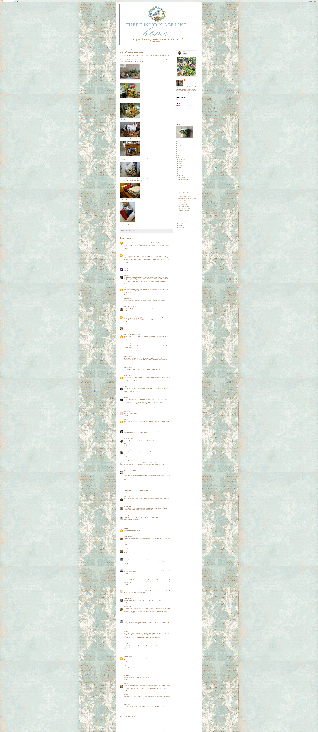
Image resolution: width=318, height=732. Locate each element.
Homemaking (125, 232)
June (180, 171)
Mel (124, 267)
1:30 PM (125, 445)
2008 (178, 157)
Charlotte (126, 568)
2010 (178, 153)
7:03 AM (125, 321)
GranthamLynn (127, 375)
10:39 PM (126, 523)
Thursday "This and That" (183, 187)
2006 (178, 232)
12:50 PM (126, 434)
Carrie (125, 683)
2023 (178, 141)
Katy (125, 429)
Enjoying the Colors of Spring (184, 200)
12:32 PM (126, 594)
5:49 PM (125, 708)
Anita (125, 694)
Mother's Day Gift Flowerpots (184, 188)
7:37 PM (125, 690)
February (180, 225)
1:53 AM (125, 552)
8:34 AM (125, 363)
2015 (178, 145)
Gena (125, 557)
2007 (178, 230)
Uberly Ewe (126, 411)
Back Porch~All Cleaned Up (184, 208)
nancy (125, 397)
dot (124, 315)
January (180, 227)
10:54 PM (126, 700)
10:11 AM (126, 563)
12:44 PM (126, 424)
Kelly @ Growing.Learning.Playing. (131, 334)
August (180, 167)
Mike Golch (126, 496)
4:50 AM (125, 283)
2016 (178, 143)
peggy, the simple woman (129, 619)
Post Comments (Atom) (130, 716)
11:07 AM (126, 651)
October (180, 163)
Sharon (125, 461)
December (181, 159)
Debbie (125, 666)
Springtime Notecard (182, 194)
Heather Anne (127, 606)
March (180, 223)
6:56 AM (125, 310)
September (181, 165)
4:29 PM (125, 614)
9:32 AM (125, 382)
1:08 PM (125, 661)
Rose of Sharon (127, 536)
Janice (125, 643)
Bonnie (125, 275)
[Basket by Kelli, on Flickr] (130, 79)
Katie (125, 386)
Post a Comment (125, 711)
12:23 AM (126, 270)
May (180, 173)
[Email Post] (134, 230)
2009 (178, 155)
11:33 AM (126, 584)
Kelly (125, 528)
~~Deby (125, 631)
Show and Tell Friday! (182, 185)
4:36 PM (125, 466)
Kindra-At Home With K (129, 306)
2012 (178, 149)
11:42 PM (126, 639)
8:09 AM (125, 352)
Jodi (124, 588)
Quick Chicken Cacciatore (183, 210)
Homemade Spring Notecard (184, 221)
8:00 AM (125, 339)
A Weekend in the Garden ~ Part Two (185, 181)
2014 (178, 147)
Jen (124, 326)
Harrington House (139, 60)
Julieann (125, 516)
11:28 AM (126, 573)
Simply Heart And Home (129, 470)
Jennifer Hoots (127, 656)
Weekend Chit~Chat (182, 202)
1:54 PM (125, 602)
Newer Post (122, 714)
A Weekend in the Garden (183, 183)
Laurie (125, 419)
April (180, 175)
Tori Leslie (126, 549)
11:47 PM (126, 248)
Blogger (164, 728)
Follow (177, 99)
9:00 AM (125, 371)
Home (146, 714)
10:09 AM (126, 393)
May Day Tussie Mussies (183, 179)
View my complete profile (181, 93)
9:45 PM (125, 511)
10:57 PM (126, 627)
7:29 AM (125, 329)
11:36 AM (126, 415)
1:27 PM (125, 671)
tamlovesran (126, 450)
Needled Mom (126, 598)
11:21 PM (126, 544)
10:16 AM (126, 407)
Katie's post (125, 180)
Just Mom (126, 506)
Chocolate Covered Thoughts (130, 439)
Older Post (170, 714)
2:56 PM (125, 456)
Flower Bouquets (181, 177)
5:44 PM (125, 492)
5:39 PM (125, 482)
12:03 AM (126, 262)
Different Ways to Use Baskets (184, 212)
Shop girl (125, 240)
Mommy (125, 675)
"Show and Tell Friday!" (183, 192)
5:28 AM (125, 294)
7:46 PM (125, 501)
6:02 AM (125, 302)
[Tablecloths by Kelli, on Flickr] (130, 198)
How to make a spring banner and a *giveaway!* (185, 218)
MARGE (126, 287)
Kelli (186, 80)
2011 (178, 151)
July (180, 169)
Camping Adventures (182, 190)
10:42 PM (126, 532)
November (181, 161)
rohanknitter (126, 253)
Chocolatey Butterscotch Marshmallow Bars (187, 198)
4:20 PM (125, 679)
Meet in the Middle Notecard (184, 206)
